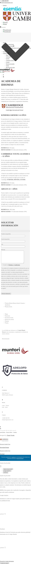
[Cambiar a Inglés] (5, 24)
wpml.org (13, 457)
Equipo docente (9, 49)
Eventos (7, 62)
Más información (5, 338)
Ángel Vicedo (10, 435)
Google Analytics (7, 470)
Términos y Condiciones (14, 265)
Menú (7, 55)
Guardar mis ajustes (5, 563)
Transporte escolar (10, 60)
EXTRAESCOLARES (8, 51)
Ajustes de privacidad (8, 469)
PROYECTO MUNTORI (8, 44)
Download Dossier (4, 447)
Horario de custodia (10, 64)
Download (2, 453)
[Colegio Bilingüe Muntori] (15, 70)
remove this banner (20, 458)
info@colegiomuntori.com (7, 2)
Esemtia (7, 58)
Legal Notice (2, 432)
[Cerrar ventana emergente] (0, 466)
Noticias (4, 5)
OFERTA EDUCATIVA (8, 46)
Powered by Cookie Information (7, 561)
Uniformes (8, 56)
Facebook (6, 472)
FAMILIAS (5, 53)
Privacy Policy (9, 432)
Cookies (15, 432)
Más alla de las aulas (10, 67)
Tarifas (7, 65)
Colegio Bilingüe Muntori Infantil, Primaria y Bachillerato (18, 48)
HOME (4, 42)
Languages (3, 27)
